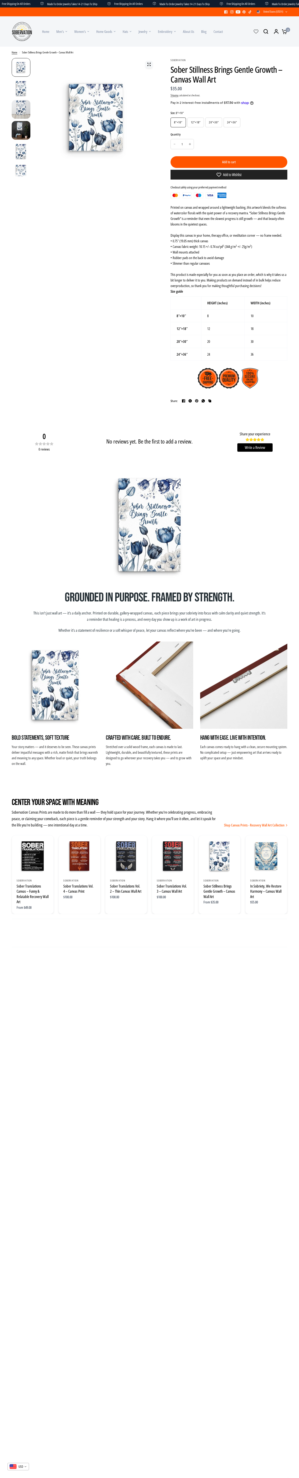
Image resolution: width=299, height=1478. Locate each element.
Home (14, 52)
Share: (174, 400)
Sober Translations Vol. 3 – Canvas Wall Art (172, 889)
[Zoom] (149, 64)
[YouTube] (238, 12)
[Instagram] (232, 12)
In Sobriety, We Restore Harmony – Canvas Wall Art (265, 891)
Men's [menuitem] (60, 31)
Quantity (176, 134)
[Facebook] (226, 12)
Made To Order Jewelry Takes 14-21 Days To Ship (58, 4)
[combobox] (18, 1466)
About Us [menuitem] (188, 31)
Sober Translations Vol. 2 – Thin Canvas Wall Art (125, 889)
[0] (283, 31)
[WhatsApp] (203, 401)
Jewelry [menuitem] (143, 31)
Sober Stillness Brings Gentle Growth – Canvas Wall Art (219, 891)
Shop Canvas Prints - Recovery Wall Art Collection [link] (254, 825)
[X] (190, 401)
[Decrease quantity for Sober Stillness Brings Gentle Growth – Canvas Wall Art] (174, 144)
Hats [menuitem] (125, 31)
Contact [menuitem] (218, 31)
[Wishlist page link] (256, 31)
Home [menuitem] (45, 31)
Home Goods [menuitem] (104, 31)
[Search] (266, 31)
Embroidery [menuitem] (165, 31)
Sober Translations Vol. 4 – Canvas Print (78, 889)
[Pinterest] (244, 12)
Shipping (174, 95)
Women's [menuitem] (80, 31)
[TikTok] (250, 12)
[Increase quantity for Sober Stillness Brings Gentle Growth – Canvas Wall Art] (190, 144)
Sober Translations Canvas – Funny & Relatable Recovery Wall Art (33, 894)
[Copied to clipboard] (210, 401)
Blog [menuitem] (203, 31)
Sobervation (24, 880)
